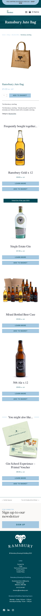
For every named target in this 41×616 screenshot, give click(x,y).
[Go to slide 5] (17, 492)
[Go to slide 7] (21, 492)
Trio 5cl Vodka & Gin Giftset (29, 500)
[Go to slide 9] (25, 492)
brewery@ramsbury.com (20, 590)
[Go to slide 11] (29, 492)
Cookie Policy (21, 572)
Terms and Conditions (20, 568)
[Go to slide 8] (23, 492)
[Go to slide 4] (15, 492)
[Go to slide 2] (11, 492)
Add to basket (20, 95)
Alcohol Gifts (12, 113)
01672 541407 (20, 587)
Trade (20, 566)
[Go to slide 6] (19, 492)
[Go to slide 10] (27, 492)
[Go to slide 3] (13, 492)
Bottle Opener (7, 500)
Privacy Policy (20, 570)
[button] (26, 12)
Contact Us (20, 564)
